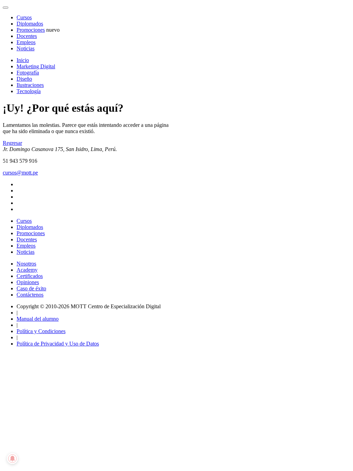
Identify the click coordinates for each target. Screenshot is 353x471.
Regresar (12, 143)
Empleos (26, 42)
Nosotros (26, 264)
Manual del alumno (38, 319)
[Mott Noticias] (5, 8)
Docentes (27, 36)
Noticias (25, 48)
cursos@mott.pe (20, 173)
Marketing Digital (36, 66)
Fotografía (28, 73)
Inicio (23, 60)
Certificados (30, 276)
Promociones (31, 30)
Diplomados (30, 24)
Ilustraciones (30, 85)
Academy (27, 270)
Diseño (24, 79)
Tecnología (29, 91)
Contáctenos (30, 295)
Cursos (24, 17)
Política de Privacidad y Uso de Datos (58, 344)
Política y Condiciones (41, 331)
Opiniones (28, 282)
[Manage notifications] (12, 458)
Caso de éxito (31, 288)
